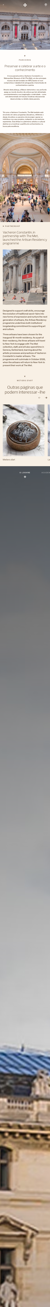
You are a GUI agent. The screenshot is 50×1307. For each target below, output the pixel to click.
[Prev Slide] (39, 398)
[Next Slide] (46, 398)
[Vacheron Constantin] (25, 4)
